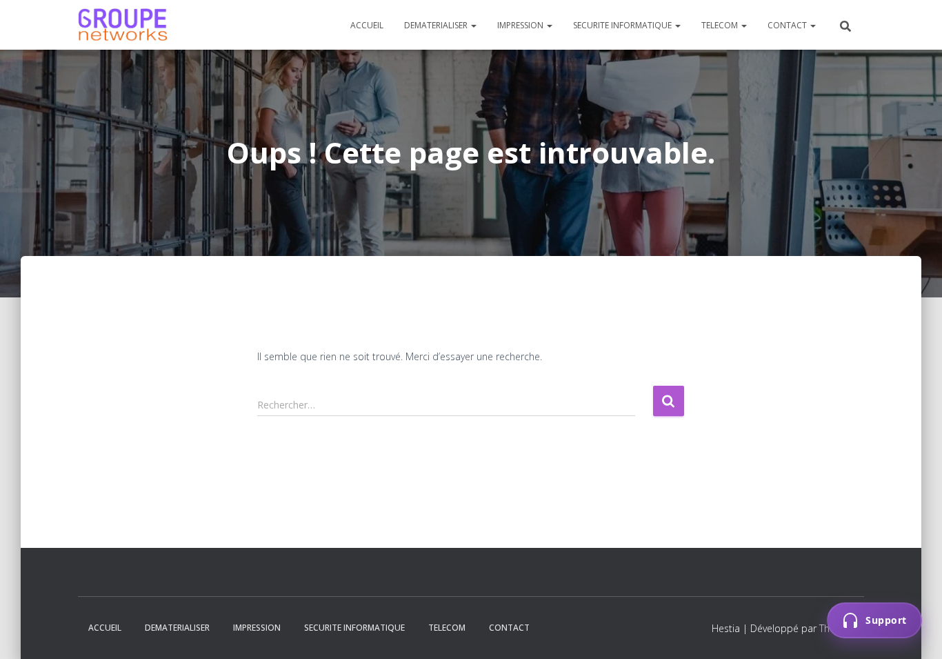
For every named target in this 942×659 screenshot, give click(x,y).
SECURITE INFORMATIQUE (623, 25)
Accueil (366, 25)
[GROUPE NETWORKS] (123, 25)
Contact (788, 25)
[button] (473, 25)
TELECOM (720, 25)
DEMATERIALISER (437, 25)
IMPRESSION (521, 25)
